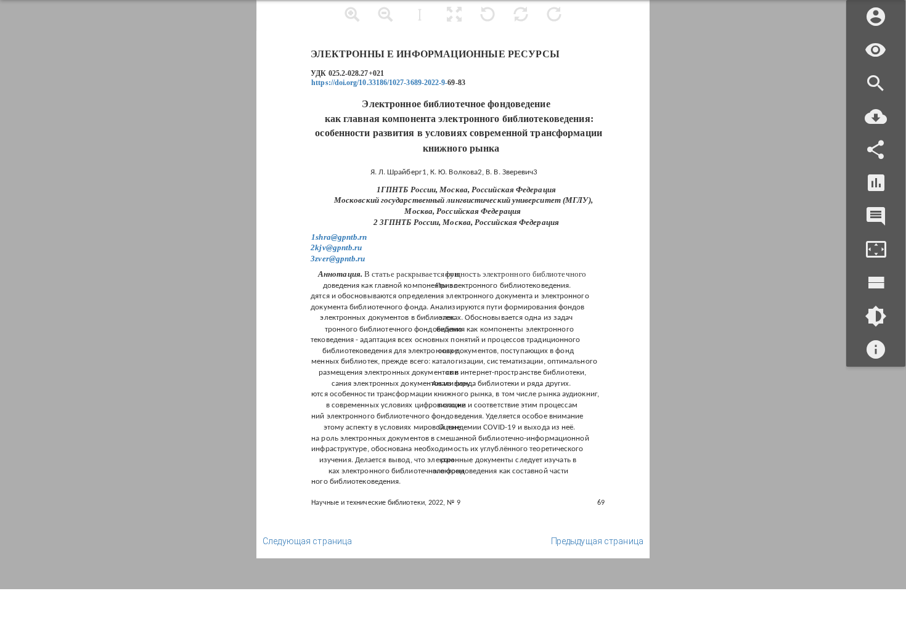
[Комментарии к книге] (875, 217)
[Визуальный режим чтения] (875, 50)
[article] (453, 279)
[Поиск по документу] (875, 83)
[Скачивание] (875, 117)
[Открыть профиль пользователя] (875, 17)
